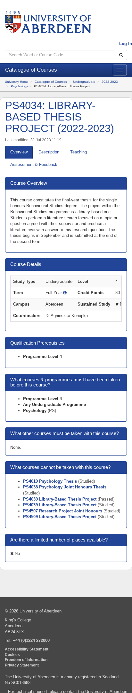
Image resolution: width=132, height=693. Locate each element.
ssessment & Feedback (33, 164)
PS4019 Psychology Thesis (50, 481)
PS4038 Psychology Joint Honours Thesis (64, 487)
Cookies (12, 654)
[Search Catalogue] (121, 55)
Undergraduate (84, 81)
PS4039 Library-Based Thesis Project (60, 499)
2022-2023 (110, 81)
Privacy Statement (22, 665)
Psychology (19, 86)
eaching (78, 152)
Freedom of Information (26, 660)
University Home (17, 81)
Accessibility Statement (26, 649)
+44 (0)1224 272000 (31, 640)
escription (48, 152)
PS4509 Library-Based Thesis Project (60, 516)
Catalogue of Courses (51, 81)
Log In (125, 43)
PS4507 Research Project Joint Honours (63, 511)
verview (19, 152)
